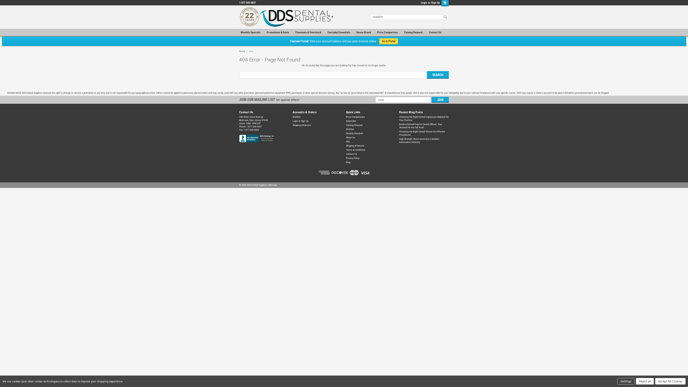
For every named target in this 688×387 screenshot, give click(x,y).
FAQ (348, 141)
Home (242, 51)
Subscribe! (351, 121)
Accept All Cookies (670, 381)
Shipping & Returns (302, 125)
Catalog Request (413, 32)
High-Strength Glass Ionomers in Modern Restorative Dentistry (419, 141)
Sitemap (273, 185)
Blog (348, 162)
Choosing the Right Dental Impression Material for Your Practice (424, 118)
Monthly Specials (250, 32)
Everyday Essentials (339, 32)
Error (251, 51)
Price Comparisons (355, 117)
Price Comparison (387, 32)
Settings (626, 381)
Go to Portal (388, 41)
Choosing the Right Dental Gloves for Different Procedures (422, 133)
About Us (350, 137)
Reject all (645, 381)
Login (424, 2)
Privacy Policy (353, 158)
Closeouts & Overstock (308, 32)
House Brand (363, 32)
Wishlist (297, 117)
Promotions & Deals (278, 32)
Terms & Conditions (355, 150)
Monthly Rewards (354, 133)
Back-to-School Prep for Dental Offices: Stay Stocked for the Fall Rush (420, 126)
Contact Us (435, 32)
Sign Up (435, 2)
